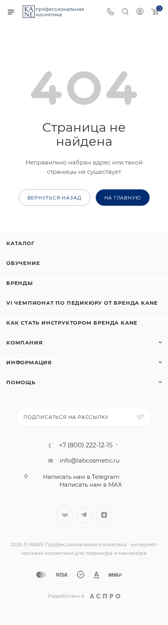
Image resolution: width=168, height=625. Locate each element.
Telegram (84, 515)
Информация (29, 362)
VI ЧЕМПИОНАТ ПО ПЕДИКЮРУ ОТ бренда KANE (82, 303)
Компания (24, 342)
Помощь (21, 382)
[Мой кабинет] (139, 12)
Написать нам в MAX (90, 484)
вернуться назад (54, 198)
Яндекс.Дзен (104, 515)
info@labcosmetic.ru (90, 460)
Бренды (19, 283)
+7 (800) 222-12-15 (86, 445)
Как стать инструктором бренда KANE (72, 323)
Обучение (23, 263)
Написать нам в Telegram (81, 476)
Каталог (20, 243)
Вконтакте (64, 515)
